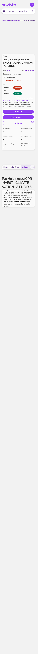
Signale (19, 123)
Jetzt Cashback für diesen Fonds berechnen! (15, 100)
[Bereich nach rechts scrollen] (32, 167)
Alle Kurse (15, 167)
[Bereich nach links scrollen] (4, 167)
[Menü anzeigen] (4, 11)
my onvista (23, 11)
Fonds (13, 21)
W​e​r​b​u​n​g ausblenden (26, 37)
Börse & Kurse (6, 21)
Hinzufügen (18, 112)
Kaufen (17, 94)
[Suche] (32, 11)
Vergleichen (17, 117)
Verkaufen (17, 88)
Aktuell (12, 11)
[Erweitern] (31, 117)
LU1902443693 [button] (29, 70)
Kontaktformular (20, 201)
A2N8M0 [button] (8, 70)
